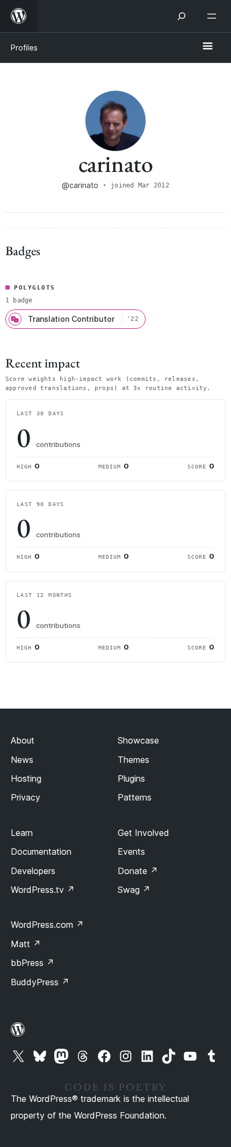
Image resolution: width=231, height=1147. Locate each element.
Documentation (41, 851)
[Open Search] (182, 16)
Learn (22, 832)
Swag (134, 889)
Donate (138, 870)
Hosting (26, 778)
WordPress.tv (43, 889)
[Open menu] (214, 16)
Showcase (138, 740)
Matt (26, 944)
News (22, 759)
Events (131, 851)
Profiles (24, 47)
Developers (33, 870)
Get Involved (143, 832)
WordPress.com (47, 924)
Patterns (134, 797)
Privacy (25, 797)
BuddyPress (40, 982)
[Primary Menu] (207, 47)
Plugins (131, 778)
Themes (133, 759)
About (22, 740)
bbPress (32, 962)
